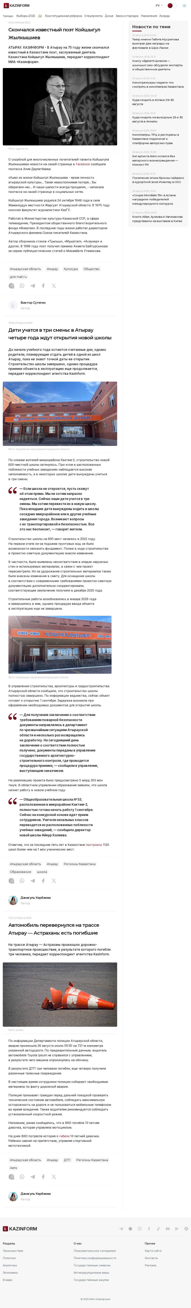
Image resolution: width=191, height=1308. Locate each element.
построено (94, 845)
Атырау (52, 269)
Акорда (164, 16)
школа (42, 872)
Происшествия (13, 1250)
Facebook (83, 164)
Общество (91, 269)
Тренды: (8, 15)
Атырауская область (25, 269)
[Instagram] (11, 286)
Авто (13, 1168)
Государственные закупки (91, 1280)
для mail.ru (18, 277)
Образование (20, 872)
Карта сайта (153, 1250)
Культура (71, 269)
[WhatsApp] (22, 286)
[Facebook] (43, 286)
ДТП (67, 1160)
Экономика (10, 1272)
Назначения (149, 16)
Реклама (150, 1265)
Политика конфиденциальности (95, 1258)
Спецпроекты (93, 16)
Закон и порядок (127, 16)
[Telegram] (33, 286)
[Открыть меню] (184, 5)
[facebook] (149, 1229)
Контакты (151, 1258)
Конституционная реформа (63, 16)
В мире (7, 1280)
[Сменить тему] (172, 6)
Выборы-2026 (25, 16)
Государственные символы (92, 1265)
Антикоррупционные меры (91, 1272)
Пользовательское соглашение (95, 1250)
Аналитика (10, 1265)
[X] (54, 286)
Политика (9, 1258)
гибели (64, 1136)
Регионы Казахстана (80, 864)
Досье (109, 16)
